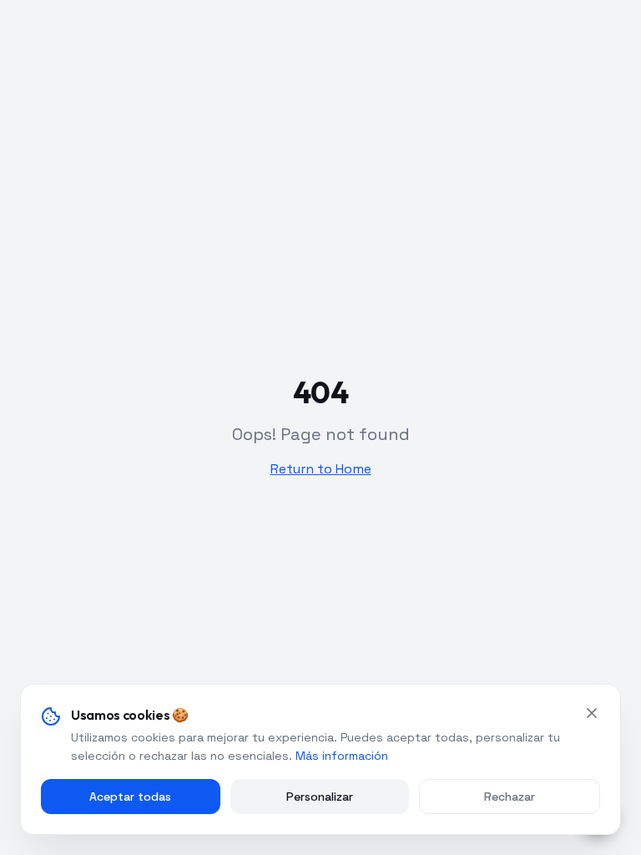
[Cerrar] (591, 713)
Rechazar (509, 796)
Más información (341, 755)
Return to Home (320, 469)
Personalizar (319, 796)
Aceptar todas (130, 796)
